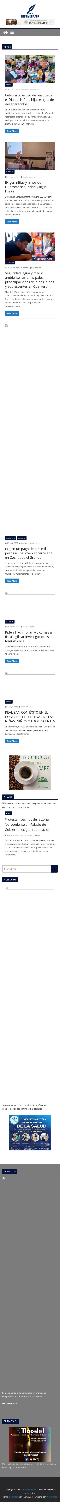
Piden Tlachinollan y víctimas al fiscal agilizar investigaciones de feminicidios (29, 636)
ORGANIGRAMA (9, 1403)
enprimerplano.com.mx (30, 90)
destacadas (10, 538)
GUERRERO (9, 172)
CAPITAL (8, 85)
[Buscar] (54, 869)
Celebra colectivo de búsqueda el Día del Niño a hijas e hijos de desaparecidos (29, 99)
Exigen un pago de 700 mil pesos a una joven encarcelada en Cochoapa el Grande (28, 553)
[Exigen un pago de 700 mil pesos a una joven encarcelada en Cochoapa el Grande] (30, 430)
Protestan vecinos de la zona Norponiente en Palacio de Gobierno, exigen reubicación (27, 824)
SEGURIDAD (10, 263)
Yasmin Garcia (28, 626)
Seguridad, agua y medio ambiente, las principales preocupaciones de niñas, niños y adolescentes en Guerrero (29, 280)
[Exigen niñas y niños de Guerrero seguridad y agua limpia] (30, 156)
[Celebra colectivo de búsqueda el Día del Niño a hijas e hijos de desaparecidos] (30, 69)
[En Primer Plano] (5, 32)
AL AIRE (8, 813)
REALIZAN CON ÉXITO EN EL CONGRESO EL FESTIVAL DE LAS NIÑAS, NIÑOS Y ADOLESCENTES (30, 716)
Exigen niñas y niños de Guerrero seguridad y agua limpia (26, 186)
